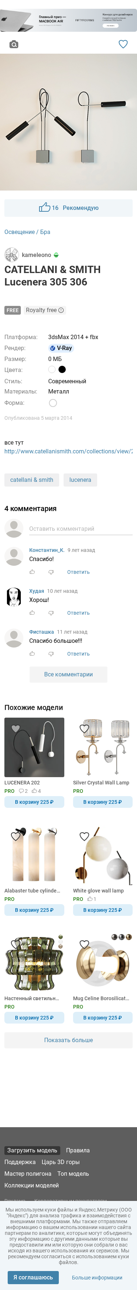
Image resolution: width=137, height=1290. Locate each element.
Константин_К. (47, 550)
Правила (78, 1150)
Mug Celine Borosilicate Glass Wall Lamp (101, 998)
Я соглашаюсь (33, 1277)
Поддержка (20, 1162)
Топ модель (73, 1173)
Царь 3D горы (61, 1162)
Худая (36, 591)
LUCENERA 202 (22, 783)
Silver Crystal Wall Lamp (101, 783)
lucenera (80, 479)
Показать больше (68, 1040)
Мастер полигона (28, 1173)
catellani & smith (31, 479)
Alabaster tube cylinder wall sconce (33, 891)
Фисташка (41, 632)
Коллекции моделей (31, 1185)
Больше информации (97, 1278)
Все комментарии (68, 674)
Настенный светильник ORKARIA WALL (33, 998)
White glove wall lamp (98, 891)
